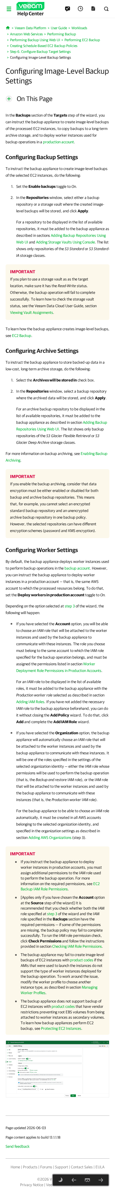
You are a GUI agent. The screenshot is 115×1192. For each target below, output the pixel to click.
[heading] (57, 157)
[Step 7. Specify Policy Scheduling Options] (100, 1180)
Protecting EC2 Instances (61, 1028)
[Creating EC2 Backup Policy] (57, 1069)
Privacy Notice (31, 1185)
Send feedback (18, 1146)
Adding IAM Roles (30, 702)
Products (30, 1167)
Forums (46, 1167)
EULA (99, 1167)
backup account (77, 568)
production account (58, 142)
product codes (81, 960)
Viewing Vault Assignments (31, 312)
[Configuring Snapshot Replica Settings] (74, 1180)
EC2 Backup (21, 335)
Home (15, 1167)
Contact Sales (82, 1167)
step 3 (70, 606)
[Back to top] (87, 1180)
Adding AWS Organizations (49, 837)
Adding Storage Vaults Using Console (65, 242)
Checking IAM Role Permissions (77, 946)
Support (61, 1167)
